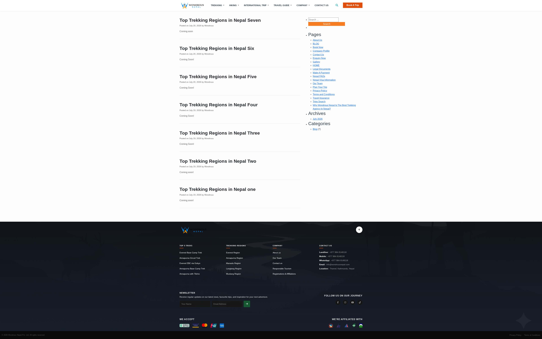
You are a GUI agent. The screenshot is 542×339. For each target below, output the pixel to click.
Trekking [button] (217, 5)
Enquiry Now (319, 58)
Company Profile (321, 51)
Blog (315, 129)
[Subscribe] (247, 304)
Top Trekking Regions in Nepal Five (218, 76)
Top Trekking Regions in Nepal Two (218, 161)
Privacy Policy (320, 90)
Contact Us (321, 5)
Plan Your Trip (320, 87)
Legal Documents (321, 69)
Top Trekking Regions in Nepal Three (220, 133)
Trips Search (319, 101)
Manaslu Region (233, 263)
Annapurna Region (234, 258)
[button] (337, 5)
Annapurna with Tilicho (190, 274)
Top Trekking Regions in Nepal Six (217, 48)
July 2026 (318, 119)
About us (277, 252)
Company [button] (302, 5)
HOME (316, 65)
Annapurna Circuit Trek (190, 258)
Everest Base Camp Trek (191, 252)
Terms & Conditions (532, 335)
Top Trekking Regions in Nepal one (218, 189)
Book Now (318, 47)
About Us (317, 40)
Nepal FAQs (319, 76)
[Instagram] (345, 302)
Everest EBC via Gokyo (190, 263)
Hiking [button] (233, 5)
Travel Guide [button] (282, 5)
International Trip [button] (255, 5)
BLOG (316, 44)
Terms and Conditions (324, 94)
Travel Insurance (321, 98)
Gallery (316, 62)
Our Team (318, 83)
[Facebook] (337, 302)
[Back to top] (359, 229)
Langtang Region (234, 268)
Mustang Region (233, 274)
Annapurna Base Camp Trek (192, 268)
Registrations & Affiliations (284, 274)
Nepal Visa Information (324, 80)
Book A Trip (353, 5)
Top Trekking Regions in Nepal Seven (220, 20)
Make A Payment (321, 73)
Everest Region (233, 252)
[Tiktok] (359, 302)
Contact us (277, 263)
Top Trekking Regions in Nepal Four (219, 104)
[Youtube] (352, 302)
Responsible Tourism (282, 268)
